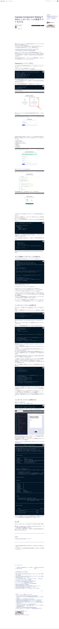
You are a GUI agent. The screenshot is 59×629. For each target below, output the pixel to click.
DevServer (29, 234)
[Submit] (47, 1)
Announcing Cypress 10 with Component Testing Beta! (25, 50)
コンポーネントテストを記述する (51, 17)
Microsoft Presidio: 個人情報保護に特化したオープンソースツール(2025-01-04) (29, 600)
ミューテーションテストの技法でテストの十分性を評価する (26, 583)
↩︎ (21, 549)
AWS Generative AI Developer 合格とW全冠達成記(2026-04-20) (26, 607)
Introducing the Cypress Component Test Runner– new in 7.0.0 (26, 49)
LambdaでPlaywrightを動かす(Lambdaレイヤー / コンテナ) (26, 587)
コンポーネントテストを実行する (51, 18)
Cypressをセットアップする (50, 16)
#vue (21, 28)
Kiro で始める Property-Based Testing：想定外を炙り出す (26, 581)
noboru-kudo (19, 25)
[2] (30, 356)
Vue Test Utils (33, 348)
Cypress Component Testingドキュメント (23, 538)
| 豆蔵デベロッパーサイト (7, 1)
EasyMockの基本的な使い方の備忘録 (22, 584)
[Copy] (43, 72)
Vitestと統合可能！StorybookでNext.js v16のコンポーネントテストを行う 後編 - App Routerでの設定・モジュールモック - (30, 577)
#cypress (18, 28)
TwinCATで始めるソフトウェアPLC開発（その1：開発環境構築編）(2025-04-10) (29, 608)
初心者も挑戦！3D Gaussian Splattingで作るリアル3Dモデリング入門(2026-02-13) (29, 599)
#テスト (16, 28)
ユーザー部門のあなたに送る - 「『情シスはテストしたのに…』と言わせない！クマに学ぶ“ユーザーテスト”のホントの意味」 (30, 579)
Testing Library (39, 80)
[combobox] (51, 1)
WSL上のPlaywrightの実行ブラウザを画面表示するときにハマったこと (28, 585)
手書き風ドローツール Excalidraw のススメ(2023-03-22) (25, 598)
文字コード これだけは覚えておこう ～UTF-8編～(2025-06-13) (26, 604)
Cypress (31, 43)
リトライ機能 (37, 361)
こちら (39, 548)
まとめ (48, 19)
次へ (42, 590)
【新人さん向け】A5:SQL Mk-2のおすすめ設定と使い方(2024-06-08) (27, 595)
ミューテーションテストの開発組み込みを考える (24, 582)
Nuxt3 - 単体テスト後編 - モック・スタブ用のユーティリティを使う (27, 588)
